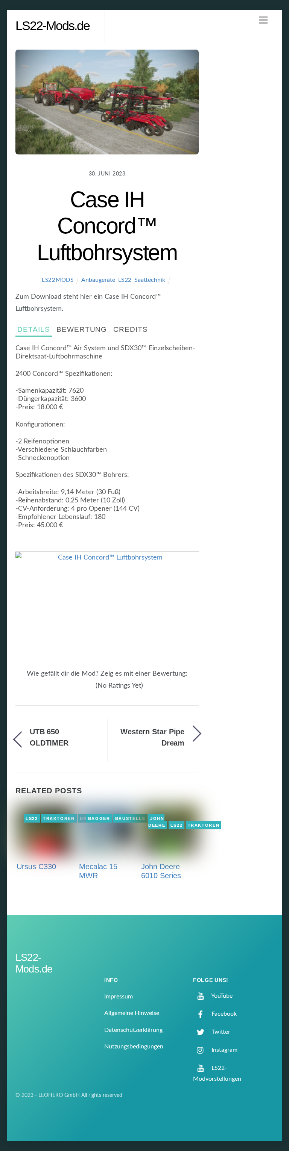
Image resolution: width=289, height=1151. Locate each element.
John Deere (156, 821)
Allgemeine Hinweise (131, 1013)
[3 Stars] (82, 689)
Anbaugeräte (98, 280)
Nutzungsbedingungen (133, 1047)
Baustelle (130, 818)
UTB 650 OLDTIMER (49, 737)
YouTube (221, 996)
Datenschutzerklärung (133, 1030)
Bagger (99, 818)
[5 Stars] (91, 689)
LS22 (124, 280)
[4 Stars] (87, 689)
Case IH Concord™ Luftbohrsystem (107, 225)
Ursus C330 (36, 866)
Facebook (223, 1014)
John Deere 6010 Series (161, 871)
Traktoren (59, 818)
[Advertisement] (242, 169)
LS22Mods (58, 280)
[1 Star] (73, 689)
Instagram (223, 1050)
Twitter (220, 1032)
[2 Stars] (78, 689)
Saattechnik (149, 280)
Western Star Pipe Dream (152, 737)
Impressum (118, 997)
